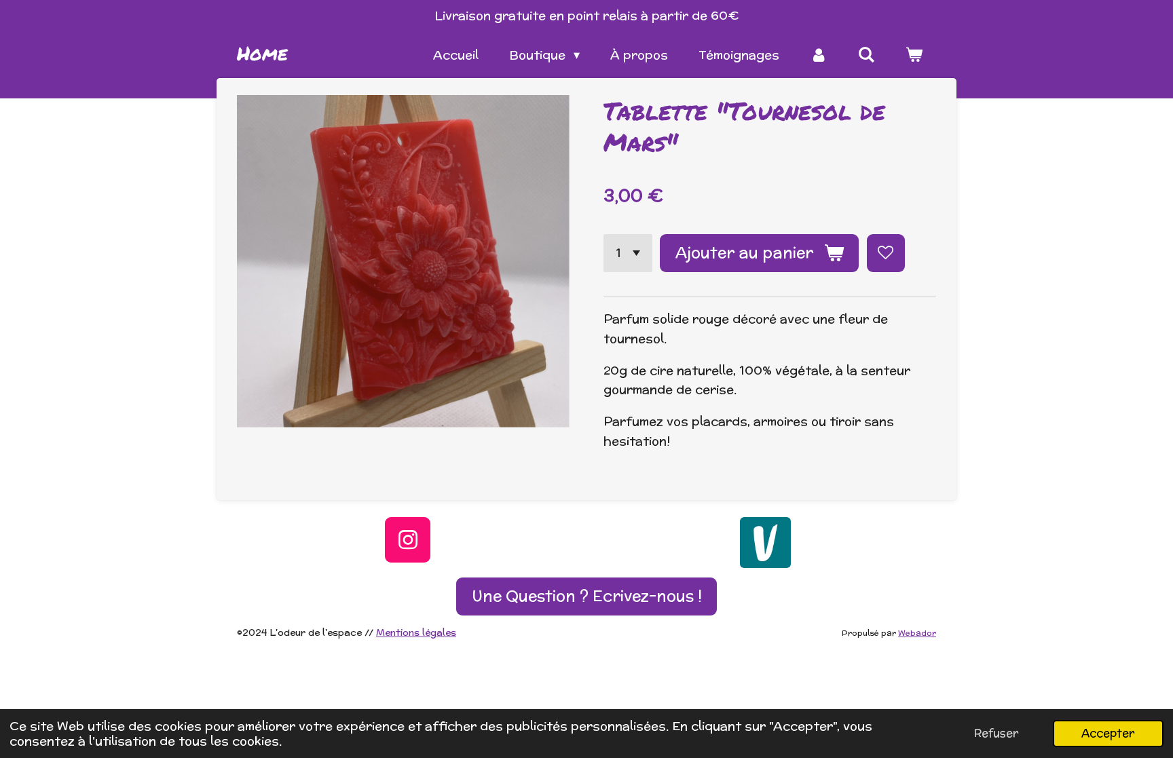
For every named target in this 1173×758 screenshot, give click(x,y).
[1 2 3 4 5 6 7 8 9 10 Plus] (627, 253)
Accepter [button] (1108, 733)
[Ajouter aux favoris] (886, 253)
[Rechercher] (866, 55)
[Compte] (818, 55)
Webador (917, 633)
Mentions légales (416, 632)
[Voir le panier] (914, 55)
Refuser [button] (996, 733)
